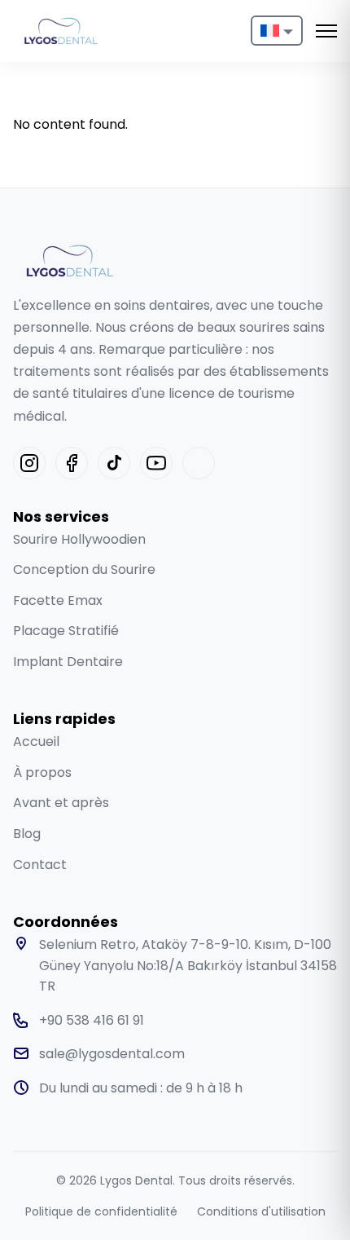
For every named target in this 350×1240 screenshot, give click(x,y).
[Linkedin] (198, 463)
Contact (40, 864)
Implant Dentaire (68, 661)
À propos (42, 772)
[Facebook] (71, 463)
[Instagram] (29, 463)
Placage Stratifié (66, 630)
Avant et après (61, 802)
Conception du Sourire (84, 569)
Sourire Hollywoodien (79, 539)
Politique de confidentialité (101, 1211)
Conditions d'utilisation (261, 1211)
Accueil (36, 741)
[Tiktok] (114, 463)
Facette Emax (58, 600)
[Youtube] (156, 463)
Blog (27, 833)
